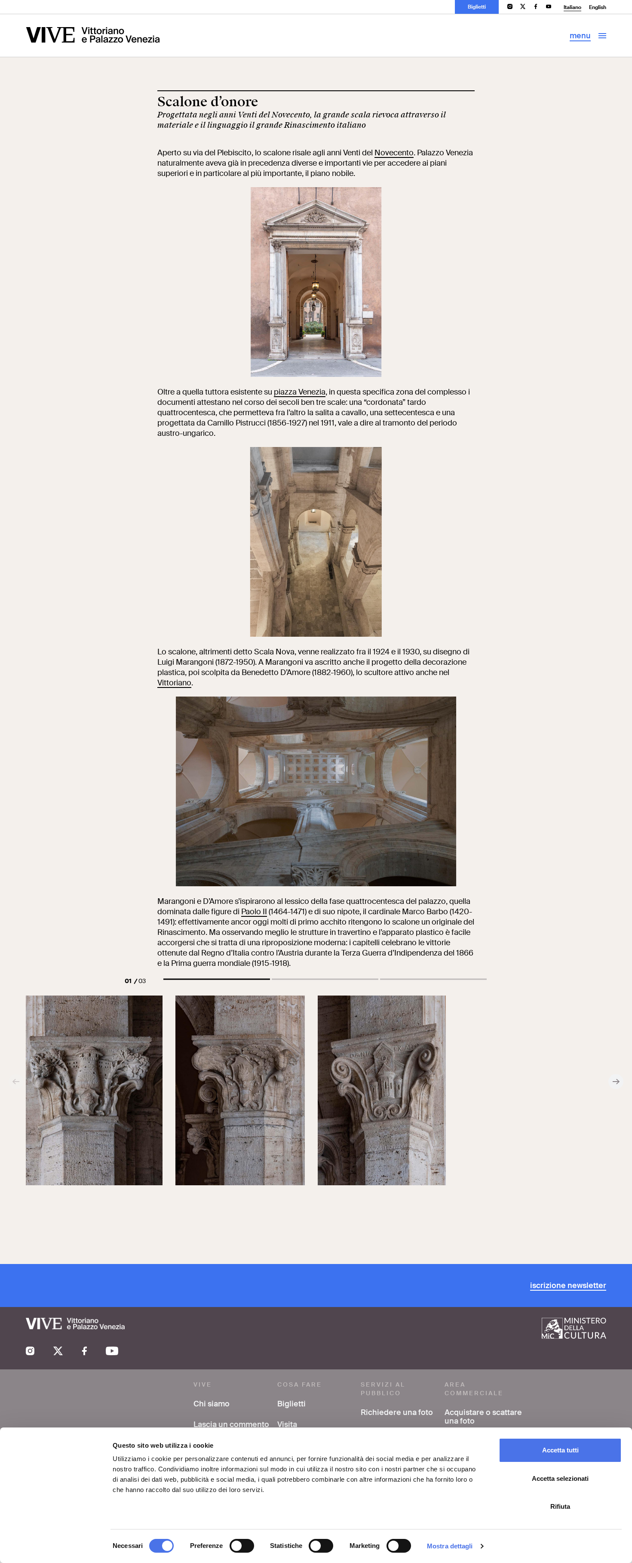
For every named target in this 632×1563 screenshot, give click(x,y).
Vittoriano (174, 683)
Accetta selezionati (560, 1478)
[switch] (242, 1546)
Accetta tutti (560, 1450)
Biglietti (477, 6)
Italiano (572, 7)
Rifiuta (560, 1506)
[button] (216, 979)
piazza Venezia (299, 392)
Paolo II (254, 911)
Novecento (394, 153)
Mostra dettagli (450, 1546)
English (597, 7)
